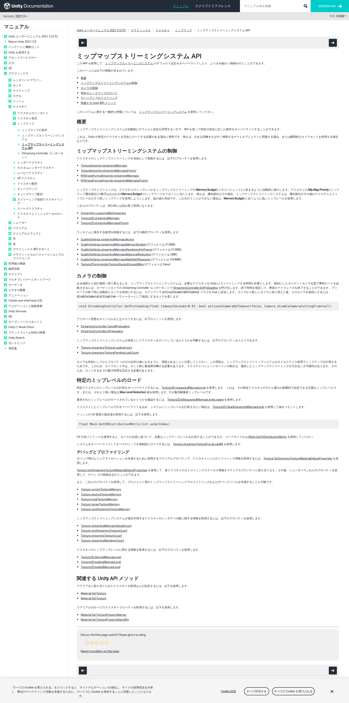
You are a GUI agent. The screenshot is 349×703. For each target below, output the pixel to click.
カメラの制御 (89, 88)
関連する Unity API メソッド (98, 103)
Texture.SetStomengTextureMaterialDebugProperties (297, 458)
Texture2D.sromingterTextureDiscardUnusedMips (112, 264)
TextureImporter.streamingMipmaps (104, 165)
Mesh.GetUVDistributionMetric (267, 436)
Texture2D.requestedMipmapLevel (184, 387)
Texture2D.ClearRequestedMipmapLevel (238, 407)
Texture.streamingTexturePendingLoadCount (110, 352)
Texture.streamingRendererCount (102, 540)
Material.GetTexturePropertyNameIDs (105, 619)
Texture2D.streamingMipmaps (100, 218)
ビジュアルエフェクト (27, 233)
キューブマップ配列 (30, 194)
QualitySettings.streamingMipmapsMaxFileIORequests (115, 259)
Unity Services (17, 311)
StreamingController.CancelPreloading (105, 326)
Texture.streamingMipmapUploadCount (106, 525)
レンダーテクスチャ (30, 162)
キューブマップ (27, 189)
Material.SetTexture (93, 598)
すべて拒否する (257, 691)
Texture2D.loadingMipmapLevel (101, 562)
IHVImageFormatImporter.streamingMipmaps (110, 175)
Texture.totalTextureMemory (99, 499)
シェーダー (20, 222)
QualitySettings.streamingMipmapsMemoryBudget (113, 244)
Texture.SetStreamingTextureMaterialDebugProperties (112, 470)
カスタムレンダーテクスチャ (35, 167)
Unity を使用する (19, 52)
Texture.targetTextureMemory (100, 504)
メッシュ (18, 101)
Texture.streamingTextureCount (101, 535)
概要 (83, 78)
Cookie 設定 (228, 691)
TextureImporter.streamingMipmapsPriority (108, 170)
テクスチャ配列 (27, 183)
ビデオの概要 (16, 290)
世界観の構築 (16, 263)
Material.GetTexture (93, 593)
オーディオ (15, 284)
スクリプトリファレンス (213, 6)
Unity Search (16, 337)
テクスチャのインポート (32, 113)
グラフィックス (18, 73)
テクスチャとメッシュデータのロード (40, 215)
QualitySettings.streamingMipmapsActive (107, 239)
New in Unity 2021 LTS (22, 41)
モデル (17, 95)
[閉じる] (332, 691)
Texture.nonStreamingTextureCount (104, 530)
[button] (87, 642)
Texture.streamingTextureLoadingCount (106, 347)
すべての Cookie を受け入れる (293, 691)
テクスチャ (20, 106)
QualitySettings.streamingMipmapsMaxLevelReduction (116, 254)
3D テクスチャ (26, 178)
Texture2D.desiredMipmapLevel (101, 557)
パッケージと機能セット (24, 47)
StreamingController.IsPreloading (102, 331)
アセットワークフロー (22, 57)
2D (10, 68)
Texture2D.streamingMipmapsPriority (105, 223)
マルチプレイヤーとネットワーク (29, 279)
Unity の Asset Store (21, 327)
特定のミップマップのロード (99, 93)
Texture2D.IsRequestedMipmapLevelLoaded (195, 399)
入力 (11, 63)
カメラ (17, 85)
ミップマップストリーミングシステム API (43, 146)
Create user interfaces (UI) (25, 300)
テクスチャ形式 (27, 118)
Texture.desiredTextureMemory (101, 494)
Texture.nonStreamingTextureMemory (105, 509)
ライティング (21, 90)
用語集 (12, 348)
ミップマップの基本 (34, 130)
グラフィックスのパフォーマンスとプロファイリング (38, 256)
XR (10, 316)
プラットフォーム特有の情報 (26, 332)
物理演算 (14, 268)
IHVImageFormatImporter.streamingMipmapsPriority (114, 180)
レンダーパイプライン (27, 80)
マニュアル (181, 6)
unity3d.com (327, 6)
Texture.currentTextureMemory (101, 489)
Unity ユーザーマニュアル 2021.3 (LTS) (33, 36)
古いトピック (16, 343)
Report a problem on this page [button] (100, 651)
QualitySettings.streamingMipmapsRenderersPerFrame (116, 249)
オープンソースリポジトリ (25, 321)
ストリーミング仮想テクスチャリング (40, 201)
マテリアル (20, 228)
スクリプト (15, 274)
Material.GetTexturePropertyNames (103, 614)
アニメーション (18, 295)
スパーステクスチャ (30, 208)
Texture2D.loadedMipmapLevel (100, 567)
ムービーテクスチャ (30, 173)
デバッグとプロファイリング (99, 98)
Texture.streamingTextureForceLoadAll (198, 444)
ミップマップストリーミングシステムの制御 (109, 83)
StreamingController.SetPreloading (195, 287)
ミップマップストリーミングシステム (43, 137)
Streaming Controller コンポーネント (42, 155)
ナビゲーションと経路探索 (25, 306)
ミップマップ (25, 123)
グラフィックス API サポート (31, 249)
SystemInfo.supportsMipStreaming (103, 213)
